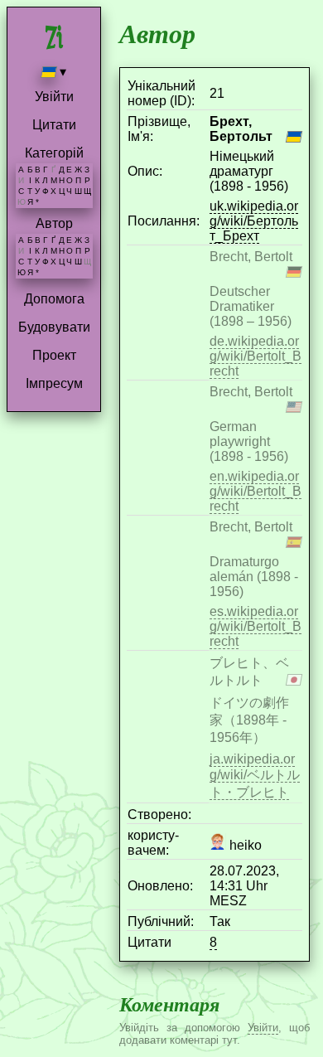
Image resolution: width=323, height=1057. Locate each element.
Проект (54, 355)
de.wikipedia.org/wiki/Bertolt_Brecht (255, 356)
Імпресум (54, 383)
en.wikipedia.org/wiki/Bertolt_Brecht (255, 491)
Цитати (54, 125)
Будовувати (54, 327)
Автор (54, 223)
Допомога (54, 299)
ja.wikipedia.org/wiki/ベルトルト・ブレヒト (255, 775)
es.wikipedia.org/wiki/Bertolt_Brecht (255, 626)
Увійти (54, 97)
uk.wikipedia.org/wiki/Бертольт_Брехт (254, 221)
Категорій (54, 153)
